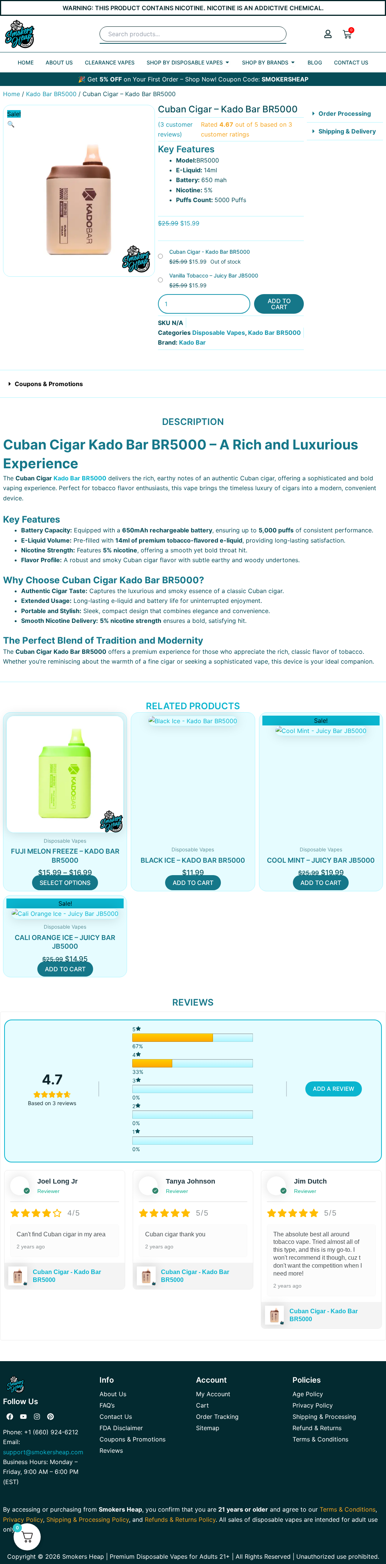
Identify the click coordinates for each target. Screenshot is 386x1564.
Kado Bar (192, 342)
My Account (213, 1394)
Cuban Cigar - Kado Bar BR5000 (209, 251)
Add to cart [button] (193, 882)
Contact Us (116, 1416)
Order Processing (345, 113)
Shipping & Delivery (347, 131)
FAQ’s (107, 1405)
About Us (113, 1394)
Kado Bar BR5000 (51, 94)
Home (11, 94)
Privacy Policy (313, 1405)
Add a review (333, 1088)
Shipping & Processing (324, 1416)
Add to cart (279, 304)
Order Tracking (217, 1416)
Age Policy (308, 1394)
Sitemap (207, 1428)
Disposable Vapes (218, 332)
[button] (11, 124)
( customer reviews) (175, 129)
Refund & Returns (317, 1428)
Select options (65, 882)
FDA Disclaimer (121, 1428)
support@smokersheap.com (43, 1452)
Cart (202, 1405)
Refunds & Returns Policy (180, 1519)
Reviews (111, 1450)
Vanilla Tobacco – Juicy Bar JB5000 (213, 275)
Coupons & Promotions (49, 384)
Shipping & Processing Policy (87, 1519)
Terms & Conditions (320, 1439)
